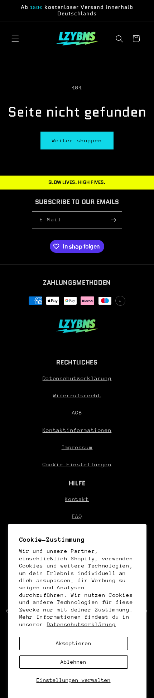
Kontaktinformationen (77, 430)
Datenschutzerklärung (81, 624)
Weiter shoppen (77, 140)
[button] (15, 38)
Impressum (77, 447)
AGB (77, 412)
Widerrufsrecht (77, 395)
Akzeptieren (73, 643)
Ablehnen (73, 662)
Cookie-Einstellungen (77, 464)
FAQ (77, 516)
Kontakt (77, 499)
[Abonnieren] (113, 220)
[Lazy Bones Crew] (77, 326)
